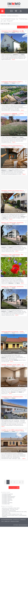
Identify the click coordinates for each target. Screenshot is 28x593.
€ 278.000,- (22, 418)
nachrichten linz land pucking (9, 510)
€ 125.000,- (22, 451)
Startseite (3, 15)
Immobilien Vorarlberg (7, 502)
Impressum (23, 519)
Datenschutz (16, 519)
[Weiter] (23, 482)
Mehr (13, 59)
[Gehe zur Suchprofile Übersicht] (11, 11)
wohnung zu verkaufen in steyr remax (11, 508)
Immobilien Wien (6, 503)
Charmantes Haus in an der (13, 31)
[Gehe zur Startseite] (14, 6)
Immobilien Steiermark (7, 500)
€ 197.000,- (22, 386)
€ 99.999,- (23, 275)
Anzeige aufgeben (14, 521)
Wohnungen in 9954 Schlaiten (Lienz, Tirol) (12, 514)
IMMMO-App (7, 521)
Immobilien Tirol (5, 501)
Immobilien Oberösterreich (8, 497)
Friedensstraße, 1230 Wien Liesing (10, 509)
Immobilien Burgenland (7, 494)
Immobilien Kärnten (6, 495)
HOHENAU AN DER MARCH (12, 15)
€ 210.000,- (22, 52)
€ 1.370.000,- (22, 243)
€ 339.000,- (22, 167)
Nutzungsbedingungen (6, 519)
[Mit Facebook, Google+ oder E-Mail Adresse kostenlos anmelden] (20, 11)
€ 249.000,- (22, 135)
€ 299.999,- (22, 103)
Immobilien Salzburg (6, 498)
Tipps (2, 521)
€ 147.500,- (22, 211)
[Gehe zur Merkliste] (16, 11)
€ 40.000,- (23, 352)
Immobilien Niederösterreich (8, 496)
